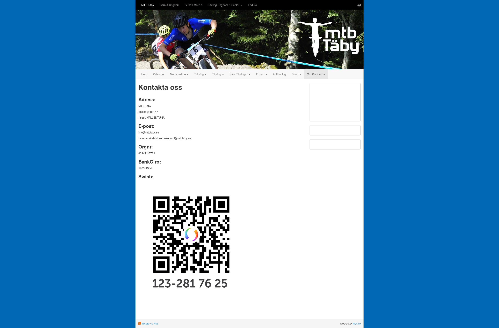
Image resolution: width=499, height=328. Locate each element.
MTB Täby (147, 5)
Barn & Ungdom (170, 5)
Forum (260, 74)
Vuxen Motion (193, 5)
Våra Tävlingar (239, 74)
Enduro (252, 5)
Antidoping (279, 74)
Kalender (158, 74)
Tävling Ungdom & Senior (224, 5)
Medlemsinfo (178, 74)
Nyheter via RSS (150, 323)
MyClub (357, 323)
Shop (295, 74)
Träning (199, 74)
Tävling (217, 74)
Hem (144, 74)
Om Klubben (315, 74)
